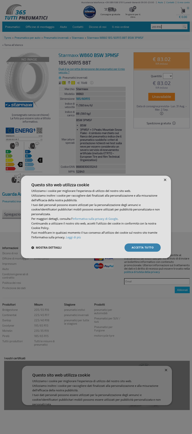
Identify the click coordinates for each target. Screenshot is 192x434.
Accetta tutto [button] (143, 247)
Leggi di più (73, 237)
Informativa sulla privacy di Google (95, 219)
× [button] (165, 180)
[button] (46, 247)
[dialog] (96, 217)
